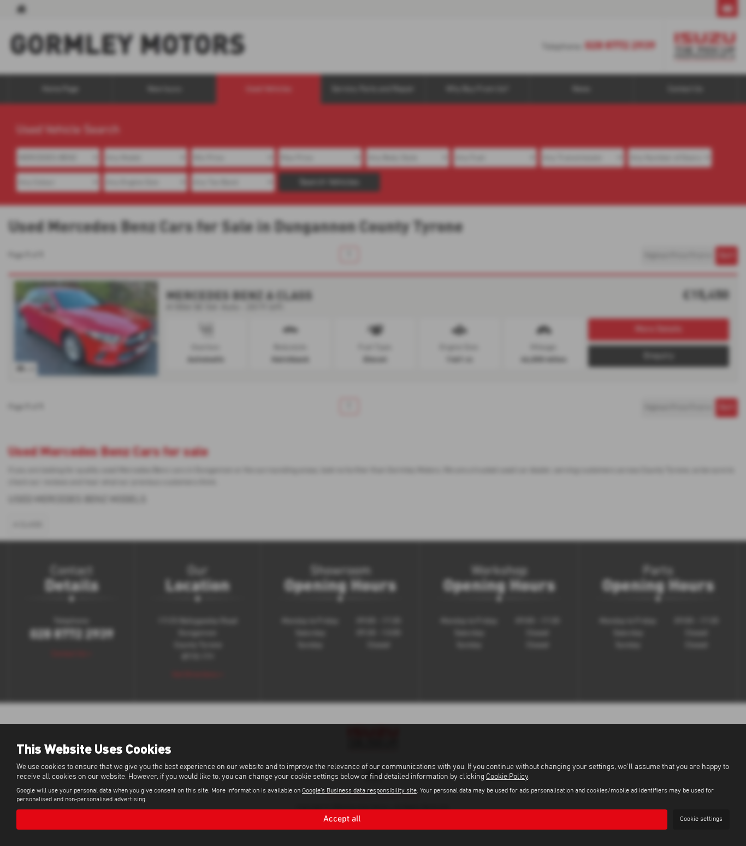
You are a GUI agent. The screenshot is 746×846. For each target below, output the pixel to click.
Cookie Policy (507, 776)
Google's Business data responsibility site (359, 791)
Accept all (341, 819)
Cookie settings (701, 819)
